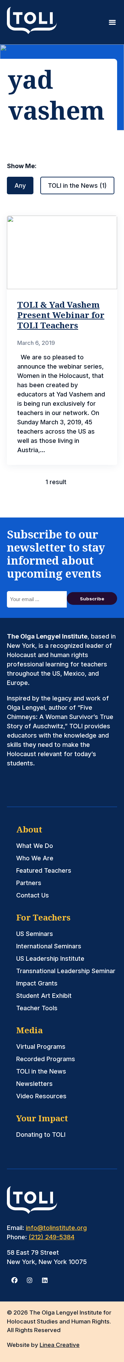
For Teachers (43, 917)
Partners (28, 882)
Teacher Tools (37, 1008)
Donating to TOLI (40, 1134)
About (29, 829)
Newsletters (34, 1083)
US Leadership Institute (50, 958)
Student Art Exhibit (44, 995)
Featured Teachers (43, 870)
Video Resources (41, 1096)
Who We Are (34, 858)
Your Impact (42, 1118)
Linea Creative (60, 1344)
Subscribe (92, 598)
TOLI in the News (41, 1071)
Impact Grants (37, 983)
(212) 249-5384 (51, 1237)
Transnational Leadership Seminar (65, 970)
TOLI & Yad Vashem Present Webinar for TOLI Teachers (60, 315)
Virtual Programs (40, 1046)
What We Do (34, 845)
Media (29, 1030)
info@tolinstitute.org (56, 1227)
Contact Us (32, 895)
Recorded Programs (45, 1059)
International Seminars (48, 946)
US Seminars (34, 933)
